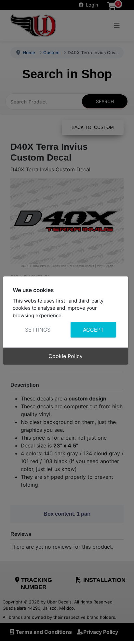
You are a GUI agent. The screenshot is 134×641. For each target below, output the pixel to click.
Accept (93, 329)
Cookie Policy (65, 356)
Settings (37, 329)
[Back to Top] (122, 629)
